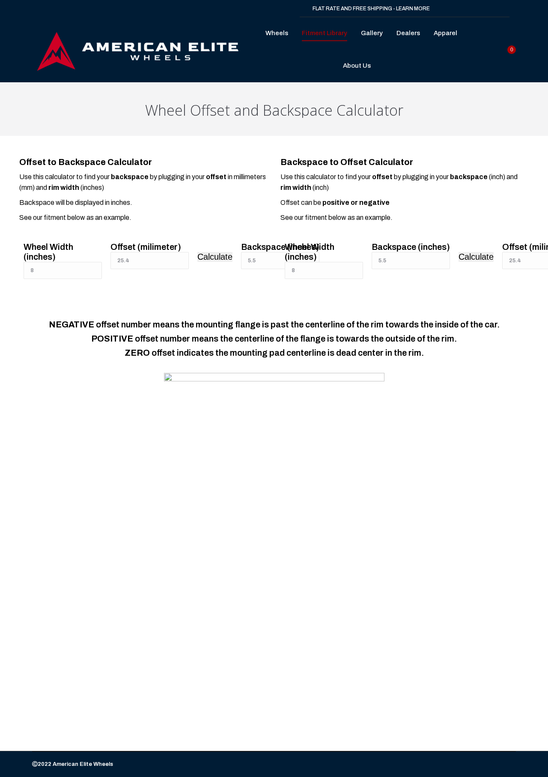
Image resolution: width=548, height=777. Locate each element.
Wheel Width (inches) (48, 251)
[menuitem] (279, 33)
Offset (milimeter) (145, 247)
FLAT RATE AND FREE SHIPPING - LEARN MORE (371, 9)
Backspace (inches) (411, 247)
